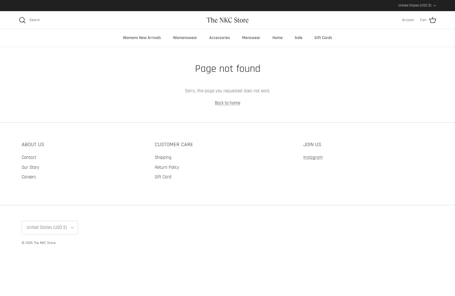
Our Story (30, 167)
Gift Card (163, 177)
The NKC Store (44, 243)
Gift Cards (323, 38)
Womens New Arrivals (142, 38)
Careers (29, 177)
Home (277, 38)
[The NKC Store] (228, 20)
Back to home (227, 103)
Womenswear (185, 38)
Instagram (313, 157)
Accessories (219, 38)
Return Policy (167, 167)
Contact (29, 157)
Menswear (251, 38)
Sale (298, 38)
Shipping (163, 157)
